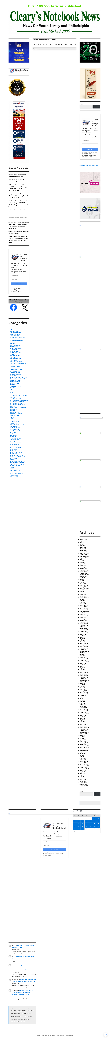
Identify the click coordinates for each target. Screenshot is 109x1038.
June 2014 (82, 654)
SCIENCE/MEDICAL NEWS (17, 456)
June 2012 (82, 685)
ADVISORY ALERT (15, 331)
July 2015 (82, 636)
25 (78, 829)
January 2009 (83, 744)
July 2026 (82, 541)
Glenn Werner (12, 215)
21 (90, 826)
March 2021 (83, 614)
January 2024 (83, 587)
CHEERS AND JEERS (15, 356)
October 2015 (83, 631)
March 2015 (83, 642)
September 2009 (84, 732)
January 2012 (83, 691)
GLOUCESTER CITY (15, 398)
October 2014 (83, 649)
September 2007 (84, 769)
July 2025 (82, 559)
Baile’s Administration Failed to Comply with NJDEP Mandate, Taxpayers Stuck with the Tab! (23, 992)
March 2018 (83, 626)
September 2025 (84, 556)
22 (94, 826)
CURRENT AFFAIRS (15, 374)
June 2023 (82, 590)
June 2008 (82, 755)
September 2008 (84, 750)
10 (74, 823)
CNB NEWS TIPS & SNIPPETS (18, 363)
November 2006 (84, 782)
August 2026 (83, 539)
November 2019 (84, 623)
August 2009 (83, 733)
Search (81, 104)
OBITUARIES (13, 437)
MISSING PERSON (15, 429)
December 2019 (84, 622)
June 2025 (82, 561)
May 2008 (82, 756)
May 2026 (82, 544)
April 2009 (83, 740)
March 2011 (83, 704)
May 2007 (82, 775)
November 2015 (84, 629)
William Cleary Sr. (14, 236)
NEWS (11, 434)
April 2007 (82, 776)
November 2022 (84, 597)
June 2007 (82, 773)
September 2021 (84, 611)
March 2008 (83, 759)
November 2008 (84, 747)
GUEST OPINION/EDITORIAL (18, 408)
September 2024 (84, 574)
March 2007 (83, 778)
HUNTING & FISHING (16, 414)
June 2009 (82, 737)
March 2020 (83, 617)
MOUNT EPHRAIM (15, 430)
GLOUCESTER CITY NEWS (17, 401)
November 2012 (84, 677)
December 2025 (84, 551)
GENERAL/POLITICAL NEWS (18, 394)
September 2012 (84, 680)
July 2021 (82, 613)
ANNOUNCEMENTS (15, 333)
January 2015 (83, 645)
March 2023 (83, 594)
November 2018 (84, 625)
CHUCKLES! (13, 357)
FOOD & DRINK (14, 391)
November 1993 (84, 785)
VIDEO (12, 469)
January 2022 (83, 607)
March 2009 (83, 741)
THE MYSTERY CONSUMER (17, 463)
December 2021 (84, 608)
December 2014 (84, 646)
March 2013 (83, 671)
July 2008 (82, 753)
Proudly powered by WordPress (45, 1035)
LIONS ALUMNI (14, 421)
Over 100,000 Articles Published (54, 6)
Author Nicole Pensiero (16, 340)
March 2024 (83, 584)
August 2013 (83, 663)
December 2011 (84, 692)
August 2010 (83, 715)
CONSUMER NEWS (15, 371)
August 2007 (83, 770)
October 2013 (83, 660)
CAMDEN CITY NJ (15, 349)
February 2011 (84, 706)
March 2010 (83, 723)
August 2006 (83, 784)
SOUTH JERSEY (14, 458)
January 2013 (83, 674)
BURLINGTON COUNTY (16, 348)
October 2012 (83, 678)
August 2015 (83, 634)
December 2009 (84, 727)
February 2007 (84, 779)
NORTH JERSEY (14, 435)
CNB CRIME (13, 360)
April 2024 (82, 582)
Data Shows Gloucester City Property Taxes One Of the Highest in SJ (19, 196)
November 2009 (84, 729)
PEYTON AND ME (15, 444)
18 (78, 826)
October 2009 (83, 730)
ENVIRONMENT (14, 383)
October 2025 (83, 555)
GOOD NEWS (13, 406)
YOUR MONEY (14, 476)
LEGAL (12, 418)
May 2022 (82, 600)
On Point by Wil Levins (16, 438)
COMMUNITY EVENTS (16, 369)
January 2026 (83, 550)
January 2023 (83, 596)
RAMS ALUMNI (14, 449)
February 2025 (84, 567)
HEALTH (12, 411)
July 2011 (82, 698)
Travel (12, 467)
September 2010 (84, 714)
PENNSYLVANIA (14, 440)
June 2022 (82, 599)
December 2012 (84, 675)
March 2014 (83, 657)
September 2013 (84, 662)
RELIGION (13, 450)
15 (94, 823)
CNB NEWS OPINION (16, 362)
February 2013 (84, 672)
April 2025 (82, 564)
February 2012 (84, 689)
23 (98, 826)
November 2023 (84, 588)
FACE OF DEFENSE (15, 386)
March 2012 (83, 688)
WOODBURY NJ (14, 475)
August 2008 (83, 752)
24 (74, 829)
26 (82, 829)
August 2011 (83, 697)
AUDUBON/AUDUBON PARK (18, 337)
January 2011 (83, 707)
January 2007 (83, 781)
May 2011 (82, 701)
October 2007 (83, 767)
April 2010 (82, 721)
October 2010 (83, 712)
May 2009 (82, 738)
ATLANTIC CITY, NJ (15, 336)
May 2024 (82, 581)
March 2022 (83, 603)
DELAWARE (13, 375)
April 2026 (82, 545)
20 (86, 826)
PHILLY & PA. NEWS (15, 447)
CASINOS (12, 354)
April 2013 (82, 669)
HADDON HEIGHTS (15, 409)
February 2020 (84, 619)
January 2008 (83, 763)
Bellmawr (12, 342)
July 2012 (82, 683)
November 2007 (84, 766)
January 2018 (83, 628)
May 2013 (82, 668)
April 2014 (82, 655)
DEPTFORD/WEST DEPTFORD (18, 377)
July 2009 (82, 735)
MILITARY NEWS (15, 427)
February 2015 (84, 643)
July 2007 (82, 772)
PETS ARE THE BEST (15, 443)
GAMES (12, 392)
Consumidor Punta (15, 372)
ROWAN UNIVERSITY (16, 452)
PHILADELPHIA (14, 446)
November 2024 (84, 571)
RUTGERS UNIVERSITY (16, 455)
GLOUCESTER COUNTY (16, 403)
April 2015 (82, 640)
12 (82, 823)
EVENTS (12, 385)
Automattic (69, 1035)
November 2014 (84, 648)
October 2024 (83, 573)
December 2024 (84, 570)
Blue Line (12, 343)
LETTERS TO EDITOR (16, 420)
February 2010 (84, 724)
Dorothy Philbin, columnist (17, 379)
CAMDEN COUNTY (15, 351)
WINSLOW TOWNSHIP (16, 473)
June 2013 (82, 666)
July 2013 (82, 665)
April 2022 (82, 602)
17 (74, 826)
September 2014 (84, 651)
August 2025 (83, 558)
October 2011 (83, 695)
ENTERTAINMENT (15, 382)
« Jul (86, 835)
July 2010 (82, 717)
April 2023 (82, 593)
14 (90, 823)
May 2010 (82, 720)
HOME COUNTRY (15, 412)
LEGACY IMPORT (15, 415)
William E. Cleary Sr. (14, 185)
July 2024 (82, 577)
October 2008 (83, 749)
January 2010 (83, 726)
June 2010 (82, 718)
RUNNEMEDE (13, 453)
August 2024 (83, 576)
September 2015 (84, 633)
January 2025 (83, 568)
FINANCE (12, 388)
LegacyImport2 (14, 417)
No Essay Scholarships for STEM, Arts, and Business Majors (18, 217)
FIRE (11, 389)
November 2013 (84, 659)
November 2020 (84, 616)
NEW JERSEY (13, 432)
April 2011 (82, 703)
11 (78, 823)
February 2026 (84, 548)
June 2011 (82, 700)
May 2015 (82, 639)
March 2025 (83, 565)
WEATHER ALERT (15, 470)
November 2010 (84, 711)
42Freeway (13, 330)
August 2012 (83, 681)
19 (82, 826)
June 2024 (82, 579)
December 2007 (84, 764)
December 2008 (84, 746)
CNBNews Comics (15, 366)
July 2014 (82, 652)
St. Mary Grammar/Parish (17, 461)
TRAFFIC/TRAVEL (15, 466)
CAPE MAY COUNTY (15, 353)
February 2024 (84, 585)
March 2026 (83, 547)
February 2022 (84, 605)
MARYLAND (13, 423)
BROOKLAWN (14, 346)
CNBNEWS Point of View (17, 368)
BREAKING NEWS (15, 345)
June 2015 (82, 637)
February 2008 (84, 761)
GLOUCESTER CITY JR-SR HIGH (19, 400)
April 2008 (83, 758)
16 (98, 823)
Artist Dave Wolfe (15, 334)
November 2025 (84, 553)
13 (86, 823)
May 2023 (82, 591)
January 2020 (83, 620)
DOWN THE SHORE (15, 380)
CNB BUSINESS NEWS (16, 359)
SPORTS (12, 460)
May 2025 (82, 562)
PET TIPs (12, 441)
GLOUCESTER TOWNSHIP (17, 404)
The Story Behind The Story (17, 464)
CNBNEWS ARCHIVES (16, 365)
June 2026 (82, 542)
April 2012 (82, 686)
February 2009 (84, 743)
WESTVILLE (13, 472)
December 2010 (84, 709)
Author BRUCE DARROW (17, 339)
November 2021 (84, 610)
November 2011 (84, 694)
